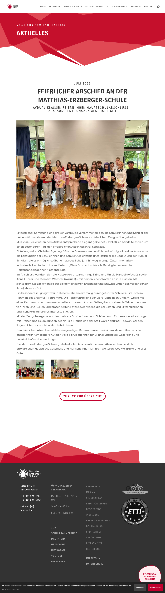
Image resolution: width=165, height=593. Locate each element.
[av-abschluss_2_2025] (65, 379)
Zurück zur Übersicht (82, 396)
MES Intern (58, 539)
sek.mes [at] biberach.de (27, 508)
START (43, 6)
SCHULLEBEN (118, 6)
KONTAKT (148, 6)
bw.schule (58, 561)
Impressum (93, 558)
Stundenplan (94, 498)
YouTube (57, 556)
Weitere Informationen (10, 589)
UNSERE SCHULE (71, 6)
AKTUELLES (54, 6)
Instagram (58, 550)
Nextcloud (58, 544)
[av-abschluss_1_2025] (30, 379)
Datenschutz (95, 564)
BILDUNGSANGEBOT (95, 6)
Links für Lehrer (96, 503)
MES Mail (91, 492)
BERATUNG (136, 6)
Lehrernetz (93, 486)
